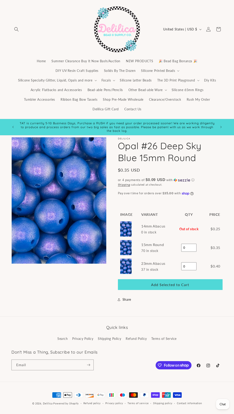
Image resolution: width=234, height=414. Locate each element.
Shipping (124, 184)
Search (62, 339)
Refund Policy (136, 339)
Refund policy (92, 403)
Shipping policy (163, 403)
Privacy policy (114, 403)
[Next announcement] (221, 127)
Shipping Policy (109, 339)
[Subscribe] (88, 365)
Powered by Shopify (66, 403)
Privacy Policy (82, 339)
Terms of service (138, 403)
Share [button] (126, 299)
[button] (16, 29)
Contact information (189, 403)
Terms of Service (164, 339)
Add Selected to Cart (170, 284)
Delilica (48, 403)
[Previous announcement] (13, 127)
